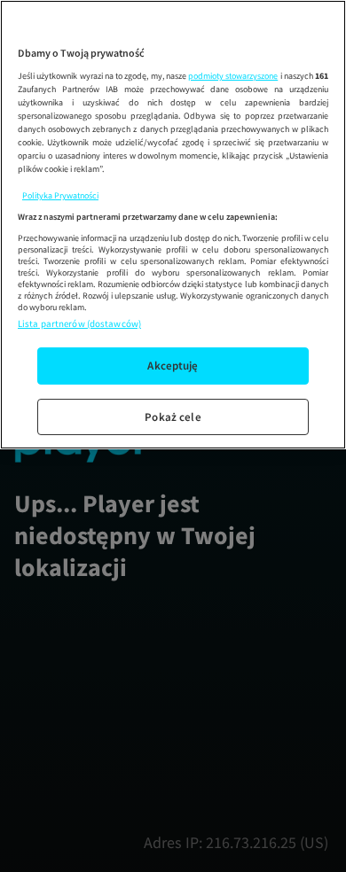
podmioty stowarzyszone (233, 76)
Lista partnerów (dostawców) (79, 323)
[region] (173, 224)
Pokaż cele (173, 416)
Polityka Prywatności (60, 195)
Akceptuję (172, 365)
